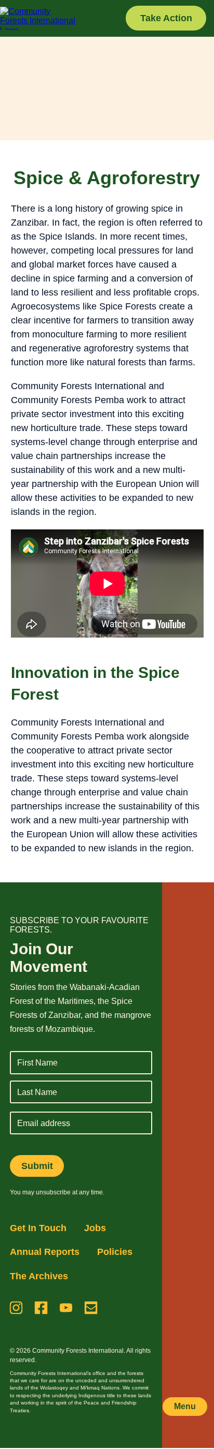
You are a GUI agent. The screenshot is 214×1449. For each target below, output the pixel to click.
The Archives (39, 1276)
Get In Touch (38, 1228)
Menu (185, 1406)
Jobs (95, 1228)
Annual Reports (44, 1252)
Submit (37, 1166)
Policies (114, 1252)
